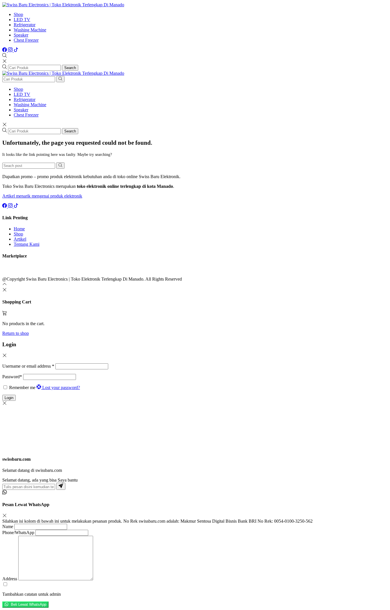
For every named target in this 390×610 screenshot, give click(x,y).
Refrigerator (24, 24)
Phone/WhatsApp (18, 532)
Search (70, 68)
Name (7, 526)
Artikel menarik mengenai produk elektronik (42, 196)
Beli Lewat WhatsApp (28, 605)
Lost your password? (61, 387)
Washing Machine (30, 29)
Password (12, 376)
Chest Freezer (26, 40)
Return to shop (15, 333)
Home (19, 228)
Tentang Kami (26, 244)
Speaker (21, 35)
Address (9, 578)
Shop (18, 14)
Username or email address (28, 366)
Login (9, 398)
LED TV (22, 19)
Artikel (20, 239)
